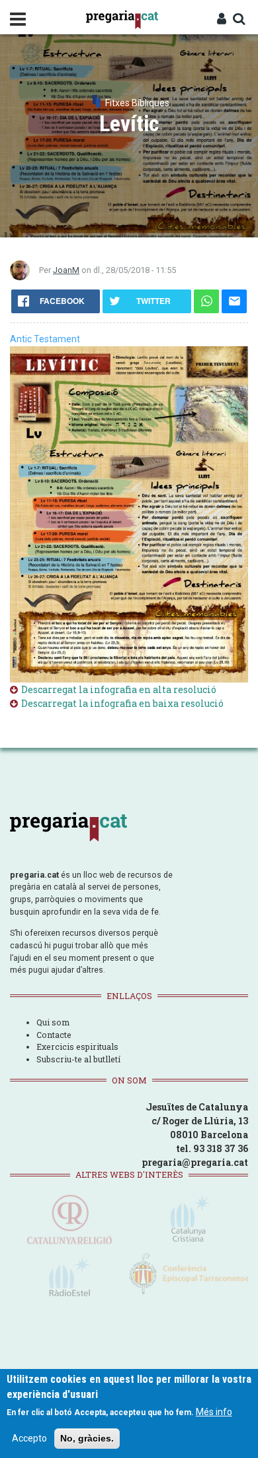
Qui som (52, 1022)
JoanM (66, 270)
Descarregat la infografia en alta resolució (118, 689)
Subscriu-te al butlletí (78, 1059)
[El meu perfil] (222, 20)
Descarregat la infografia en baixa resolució (122, 703)
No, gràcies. (87, 1438)
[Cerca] (239, 20)
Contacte (53, 1034)
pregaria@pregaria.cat (195, 1162)
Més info (214, 1412)
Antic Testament (45, 339)
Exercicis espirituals (77, 1046)
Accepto (29, 1438)
